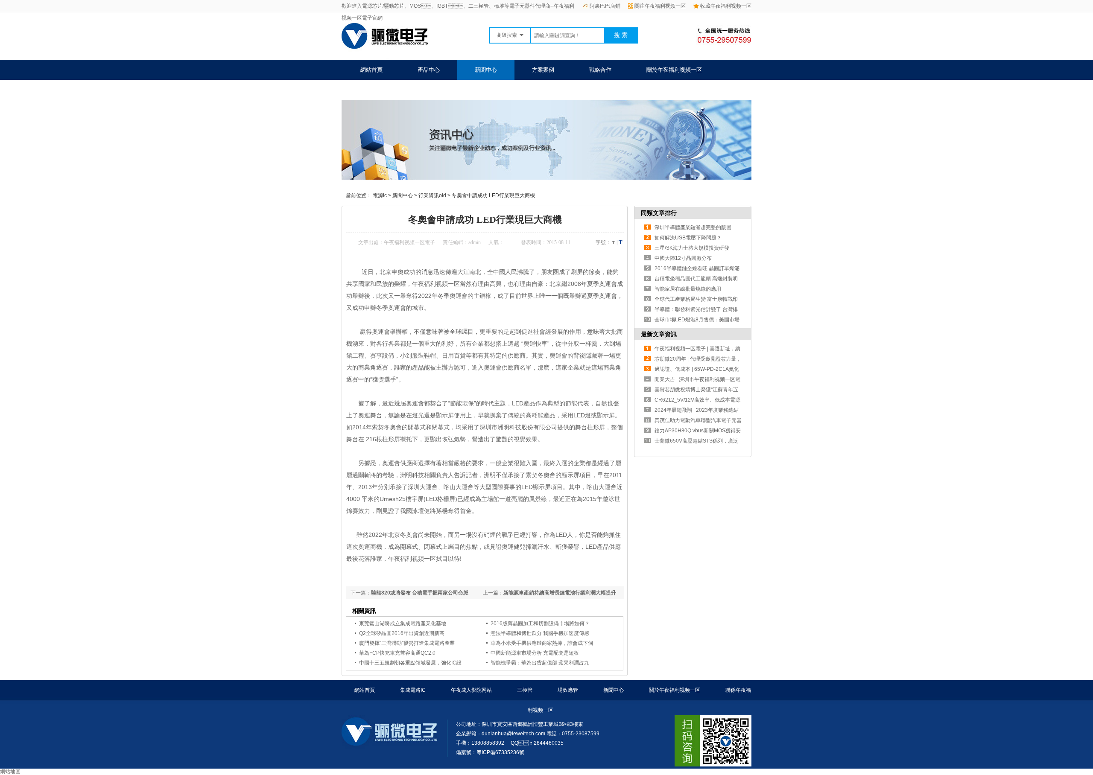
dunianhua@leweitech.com (513, 734)
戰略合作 (600, 70)
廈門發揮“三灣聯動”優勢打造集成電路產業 (407, 643)
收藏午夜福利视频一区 (725, 6)
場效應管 (568, 690)
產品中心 (429, 70)
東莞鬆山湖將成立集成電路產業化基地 (402, 623)
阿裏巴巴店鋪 (605, 6)
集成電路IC (413, 690)
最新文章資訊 (659, 334)
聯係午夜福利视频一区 (388, 90)
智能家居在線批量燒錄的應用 (688, 289)
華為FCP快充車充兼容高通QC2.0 (397, 653)
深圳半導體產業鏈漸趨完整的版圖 (693, 227)
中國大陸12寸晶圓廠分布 (683, 258)
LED (517, 403)
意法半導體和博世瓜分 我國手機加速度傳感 (540, 633)
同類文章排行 (659, 213)
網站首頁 (371, 70)
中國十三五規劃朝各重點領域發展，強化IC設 (410, 663)
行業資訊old (432, 195)
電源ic (380, 195)
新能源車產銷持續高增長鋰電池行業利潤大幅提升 (559, 593)
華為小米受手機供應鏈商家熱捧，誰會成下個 (542, 643)
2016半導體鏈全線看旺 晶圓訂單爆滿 (697, 268)
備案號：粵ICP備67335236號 (490, 752)
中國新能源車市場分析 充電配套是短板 (535, 653)
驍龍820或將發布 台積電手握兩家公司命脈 (419, 593)
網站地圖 (10, 772)
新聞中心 (486, 70)
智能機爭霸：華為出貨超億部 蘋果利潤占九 (540, 663)
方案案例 (543, 70)
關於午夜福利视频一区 (674, 70)
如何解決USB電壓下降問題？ (688, 238)
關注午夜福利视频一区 (660, 6)
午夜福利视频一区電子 (409, 242)
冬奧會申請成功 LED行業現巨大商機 (493, 195)
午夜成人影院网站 (471, 690)
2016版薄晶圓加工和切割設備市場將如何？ (540, 623)
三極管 (524, 690)
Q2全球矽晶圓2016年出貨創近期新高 (401, 633)
